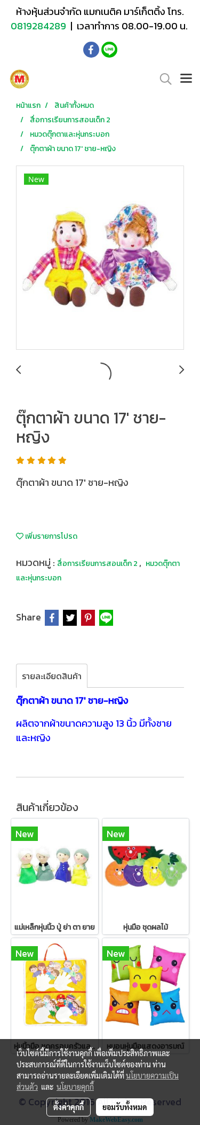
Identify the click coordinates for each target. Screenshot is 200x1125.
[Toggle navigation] (186, 79)
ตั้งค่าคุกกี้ (68, 1107)
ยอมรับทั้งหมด (124, 1107)
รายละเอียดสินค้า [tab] (52, 676)
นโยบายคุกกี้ (75, 1086)
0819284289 (39, 26)
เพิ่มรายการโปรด (50, 536)
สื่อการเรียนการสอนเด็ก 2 (98, 563)
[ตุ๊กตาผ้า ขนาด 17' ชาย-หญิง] (100, 258)
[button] (162, 79)
